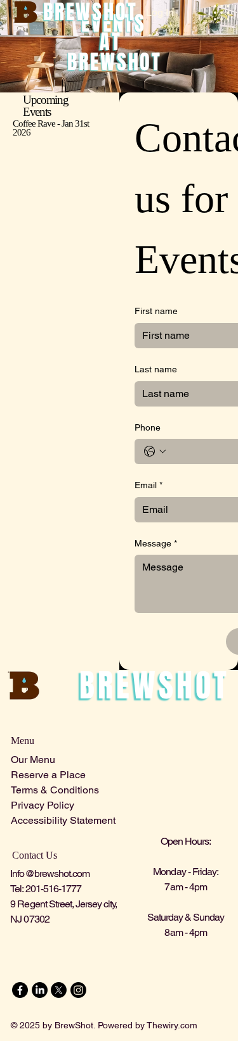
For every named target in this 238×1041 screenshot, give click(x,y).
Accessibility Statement (63, 820)
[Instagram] (78, 990)
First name (156, 311)
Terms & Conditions (55, 790)
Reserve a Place (48, 775)
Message (156, 543)
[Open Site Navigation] (221, 12)
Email (148, 485)
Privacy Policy (42, 805)
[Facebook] (20, 990)
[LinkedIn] (40, 990)
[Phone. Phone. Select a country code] (155, 451)
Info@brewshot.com (49, 874)
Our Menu (33, 760)
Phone (148, 427)
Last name (156, 369)
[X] (59, 990)
